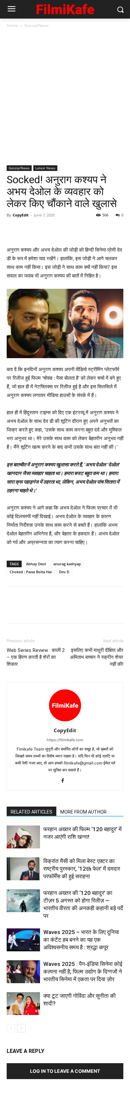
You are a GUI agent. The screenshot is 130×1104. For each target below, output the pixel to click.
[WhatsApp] (59, 230)
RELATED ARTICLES (31, 812)
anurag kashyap (67, 563)
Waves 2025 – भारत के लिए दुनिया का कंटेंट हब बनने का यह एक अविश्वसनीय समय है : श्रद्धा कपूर (81, 940)
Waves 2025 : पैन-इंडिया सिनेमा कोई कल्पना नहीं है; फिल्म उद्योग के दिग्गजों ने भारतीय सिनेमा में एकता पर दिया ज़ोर (82, 972)
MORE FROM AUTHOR (83, 812)
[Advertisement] (65, 97)
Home (12, 25)
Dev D (64, 571)
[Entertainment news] (65, 8)
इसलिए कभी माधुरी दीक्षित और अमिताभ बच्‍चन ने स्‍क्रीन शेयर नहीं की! (96, 657)
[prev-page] (11, 1028)
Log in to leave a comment (65, 1071)
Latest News (45, 168)
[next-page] (21, 1028)
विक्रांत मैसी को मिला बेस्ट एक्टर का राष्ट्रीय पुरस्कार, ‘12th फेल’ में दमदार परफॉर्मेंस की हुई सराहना (81, 869)
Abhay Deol (36, 563)
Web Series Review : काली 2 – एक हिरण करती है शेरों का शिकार (36, 657)
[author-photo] (65, 721)
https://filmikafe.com (65, 740)
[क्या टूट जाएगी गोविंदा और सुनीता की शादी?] (23, 1003)
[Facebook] (13, 230)
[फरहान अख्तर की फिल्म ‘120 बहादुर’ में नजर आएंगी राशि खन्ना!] (23, 837)
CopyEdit (21, 214)
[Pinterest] (44, 230)
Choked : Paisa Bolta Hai (31, 571)
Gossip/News (36, 25)
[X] (28, 230)
